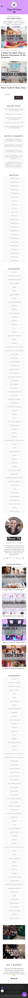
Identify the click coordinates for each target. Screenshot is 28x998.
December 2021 (14, 260)
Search (7, 94)
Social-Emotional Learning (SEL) (14, 440)
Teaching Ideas (14, 18)
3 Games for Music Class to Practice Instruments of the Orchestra (13, 55)
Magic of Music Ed (14, 11)
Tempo (14, 489)
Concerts (14, 309)
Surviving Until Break (14, 470)
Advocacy (14, 272)
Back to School (14, 283)
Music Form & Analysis (14, 376)
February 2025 (14, 219)
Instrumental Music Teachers (14, 753)
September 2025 (14, 193)
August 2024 (14, 242)
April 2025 (14, 212)
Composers (14, 305)
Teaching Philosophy (14, 481)
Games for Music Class (14, 335)
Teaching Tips (14, 485)
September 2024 (14, 238)
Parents (14, 414)
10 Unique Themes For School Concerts (14, 589)
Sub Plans (14, 462)
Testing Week (14, 492)
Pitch (14, 824)
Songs (16, 23)
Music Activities (14, 369)
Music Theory (14, 395)
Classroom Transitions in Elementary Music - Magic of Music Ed (13, 164)
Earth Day (14, 324)
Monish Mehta (9, 144)
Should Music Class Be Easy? (14, 114)
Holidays (14, 343)
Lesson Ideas (14, 358)
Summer (14, 466)
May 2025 (14, 208)
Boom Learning (9, 21)
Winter (14, 507)
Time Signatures (16, 24)
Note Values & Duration (14, 406)
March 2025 (14, 215)
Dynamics (14, 320)
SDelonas (9, 139)
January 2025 (14, 223)
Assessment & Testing (14, 275)
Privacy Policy (19, 988)
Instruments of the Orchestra (14, 350)
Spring (14, 455)
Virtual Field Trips (14, 504)
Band (14, 287)
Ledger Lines (19, 21)
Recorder (14, 429)
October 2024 (14, 234)
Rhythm (14, 839)
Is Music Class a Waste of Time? (14, 122)
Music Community (14, 373)
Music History (14, 388)
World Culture (14, 511)
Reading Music (14, 425)
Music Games (14, 380)
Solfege (14, 444)
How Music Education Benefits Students (14, 157)
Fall (14, 328)
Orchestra (14, 410)
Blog (14, 290)
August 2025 (14, 197)
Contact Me (14, 989)
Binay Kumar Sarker (11, 155)
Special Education (14, 451)
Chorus (14, 298)
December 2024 (14, 227)
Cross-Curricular (14, 313)
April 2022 (14, 249)
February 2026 (14, 178)
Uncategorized (14, 500)
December (14, 317)
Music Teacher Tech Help (14, 391)
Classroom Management (14, 302)
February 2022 (14, 253)
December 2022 (14, 245)
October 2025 (14, 189)
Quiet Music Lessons (14, 421)
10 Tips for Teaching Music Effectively (13, 668)
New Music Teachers (14, 399)
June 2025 (14, 204)
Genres (14, 339)
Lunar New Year (14, 365)
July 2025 (14, 200)
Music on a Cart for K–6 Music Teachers (14, 642)
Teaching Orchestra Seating (14, 477)
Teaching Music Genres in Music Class (13, 616)
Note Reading (14, 403)
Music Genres (7, 23)
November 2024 (14, 230)
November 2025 (14, 185)
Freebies (14, 332)
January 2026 (14, 182)
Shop (12, 985)
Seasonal (14, 436)
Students (14, 459)
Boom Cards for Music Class (13, 88)
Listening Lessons (14, 768)
